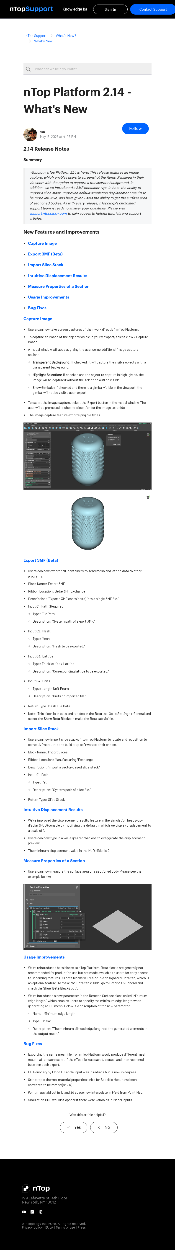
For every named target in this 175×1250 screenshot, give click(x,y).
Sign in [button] (110, 9)
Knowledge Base (77, 9)
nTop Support (36, 35)
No (107, 1127)
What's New (43, 41)
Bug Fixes (37, 308)
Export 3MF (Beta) (45, 254)
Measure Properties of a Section (59, 287)
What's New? (66, 35)
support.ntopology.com (48, 213)
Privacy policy (32, 1227)
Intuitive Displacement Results (57, 276)
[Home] (31, 9)
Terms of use (65, 1227)
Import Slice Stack (45, 265)
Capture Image (42, 243)
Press (82, 1227)
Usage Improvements (48, 297)
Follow (135, 128)
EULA (49, 1227)
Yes (77, 1127)
